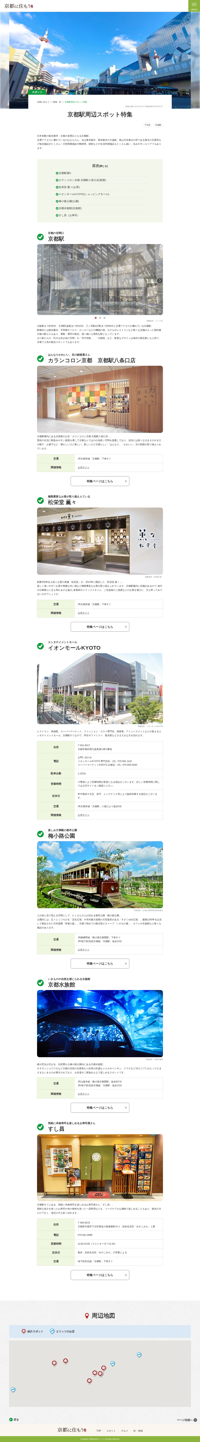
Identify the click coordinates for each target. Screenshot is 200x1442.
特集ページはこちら (100, 481)
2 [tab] (100, 317)
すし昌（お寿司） (69, 215)
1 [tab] (95, 317)
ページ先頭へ (185, 1420)
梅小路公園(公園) (69, 201)
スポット (111, 1431)
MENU (194, 9)
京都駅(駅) (65, 173)
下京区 (147, 125)
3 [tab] (104, 317)
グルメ (124, 1431)
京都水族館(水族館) (70, 208)
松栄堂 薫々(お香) (69, 187)
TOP (98, 1431)
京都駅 (158, 125)
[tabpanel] (100, 279)
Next (158, 279)
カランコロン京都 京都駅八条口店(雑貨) (82, 180)
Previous (38, 279)
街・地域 (138, 1431)
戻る (16, 1419)
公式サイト (83, 467)
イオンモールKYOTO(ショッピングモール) (84, 194)
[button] (103, 1368)
